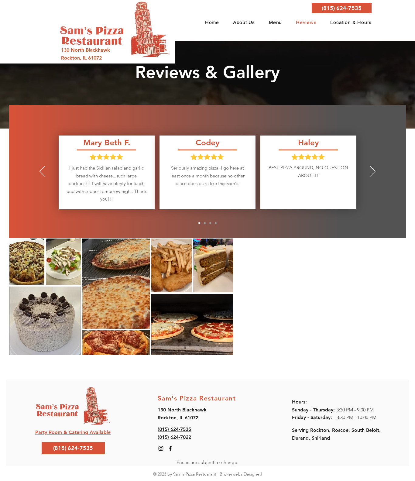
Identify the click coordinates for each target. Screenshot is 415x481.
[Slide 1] (199, 223)
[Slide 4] (216, 223)
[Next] (373, 171)
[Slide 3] (210, 223)
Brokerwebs (231, 474)
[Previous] (42, 171)
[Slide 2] (205, 223)
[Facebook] (170, 448)
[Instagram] (161, 448)
